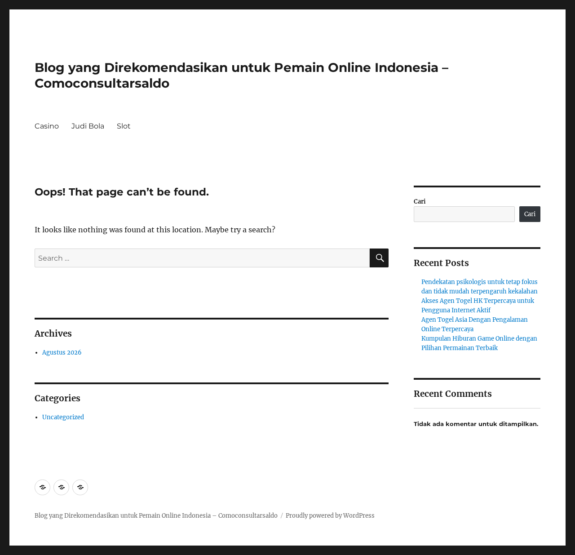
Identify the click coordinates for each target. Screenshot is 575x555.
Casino (47, 126)
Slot (124, 126)
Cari (420, 201)
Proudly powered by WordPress (330, 515)
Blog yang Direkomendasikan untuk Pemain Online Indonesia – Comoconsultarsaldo (156, 515)
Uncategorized (63, 417)
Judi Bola (87, 126)
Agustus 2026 (62, 352)
